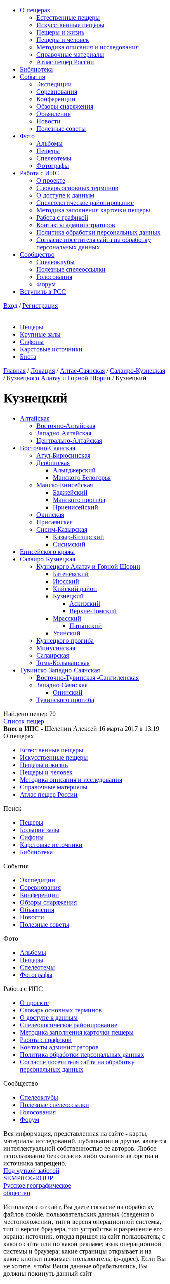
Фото (27, 136)
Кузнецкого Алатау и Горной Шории (59, 377)
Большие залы (39, 829)
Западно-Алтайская (63, 433)
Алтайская (35, 418)
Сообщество (37, 254)
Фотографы (52, 165)
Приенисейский (75, 507)
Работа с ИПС (39, 173)
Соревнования (56, 91)
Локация (43, 370)
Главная (14, 370)
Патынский (85, 625)
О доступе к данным (65, 195)
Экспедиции (54, 84)
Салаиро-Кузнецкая (137, 370)
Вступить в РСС (43, 291)
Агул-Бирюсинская (63, 455)
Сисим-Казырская (61, 529)
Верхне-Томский (93, 610)
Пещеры (48, 150)
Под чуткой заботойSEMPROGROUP (31, 1174)
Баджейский (70, 492)
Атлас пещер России (65, 61)
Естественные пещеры (68, 17)
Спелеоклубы (55, 261)
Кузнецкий (68, 596)
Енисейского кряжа (47, 551)
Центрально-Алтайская (69, 440)
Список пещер (23, 721)
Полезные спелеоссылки (71, 269)
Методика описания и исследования (87, 47)
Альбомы (49, 143)
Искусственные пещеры (70, 24)
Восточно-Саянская (47, 447)
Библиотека (36, 69)
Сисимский (69, 544)
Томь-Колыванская (63, 662)
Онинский (68, 692)
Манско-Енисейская (64, 485)
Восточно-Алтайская (65, 425)
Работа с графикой (62, 217)
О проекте (50, 180)
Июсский (66, 581)
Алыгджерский (74, 470)
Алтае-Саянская (82, 370)
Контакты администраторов (75, 224)
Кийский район (75, 588)
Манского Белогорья (82, 477)
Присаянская (54, 522)
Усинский (66, 633)
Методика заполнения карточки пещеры (93, 210)
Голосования (54, 276)
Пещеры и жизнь (60, 32)
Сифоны (32, 341)
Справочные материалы (70, 54)
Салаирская (52, 655)
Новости (48, 121)
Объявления (53, 113)
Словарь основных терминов (77, 187)
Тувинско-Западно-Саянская (60, 670)
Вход (10, 305)
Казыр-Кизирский (78, 536)
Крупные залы (40, 334)
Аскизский (84, 603)
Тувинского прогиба (65, 699)
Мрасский (67, 618)
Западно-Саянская (61, 685)
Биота (28, 356)
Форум (46, 284)
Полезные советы (61, 128)
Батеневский (71, 573)
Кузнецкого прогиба (65, 640)
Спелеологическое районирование (85, 202)
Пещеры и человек (62, 39)
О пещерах (35, 10)
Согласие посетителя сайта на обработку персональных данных (93, 243)
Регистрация (40, 305)
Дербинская (53, 462)
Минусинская (55, 647)
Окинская (50, 514)
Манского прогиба (79, 499)
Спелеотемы (53, 158)
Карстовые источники (51, 349)
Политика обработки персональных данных (98, 232)
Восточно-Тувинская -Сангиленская (87, 677)
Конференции (56, 98)
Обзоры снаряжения (64, 106)
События (32, 76)
